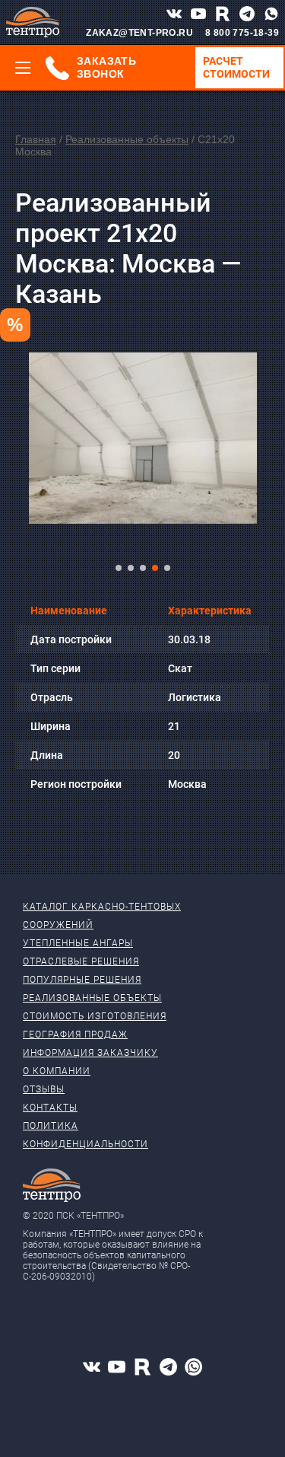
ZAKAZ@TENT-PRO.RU (139, 32)
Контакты (50, 1107)
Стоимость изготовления (94, 1016)
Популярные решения (82, 979)
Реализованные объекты (126, 139)
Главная (35, 139)
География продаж (75, 1034)
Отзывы (44, 1089)
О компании (56, 1071)
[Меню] (23, 68)
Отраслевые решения (81, 961)
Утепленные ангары (78, 943)
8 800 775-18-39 (242, 32)
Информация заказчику (90, 1052)
